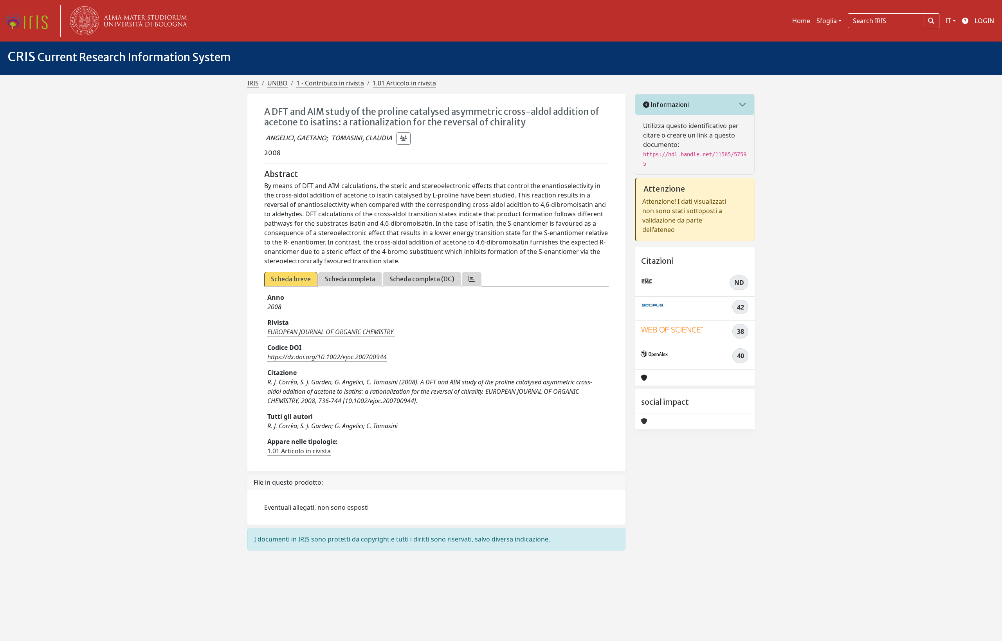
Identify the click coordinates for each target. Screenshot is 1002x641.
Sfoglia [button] (826, 20)
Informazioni (669, 105)
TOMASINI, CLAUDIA (361, 138)
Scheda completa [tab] (350, 279)
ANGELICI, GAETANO (296, 138)
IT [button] (948, 20)
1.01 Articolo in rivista (404, 83)
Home (801, 20)
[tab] (471, 279)
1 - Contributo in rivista (330, 83)
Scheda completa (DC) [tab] (421, 279)
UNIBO (277, 83)
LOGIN (984, 20)
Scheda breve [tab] (291, 279)
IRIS (253, 83)
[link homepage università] (126, 21)
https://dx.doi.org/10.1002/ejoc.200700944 (327, 357)
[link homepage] (29, 21)
